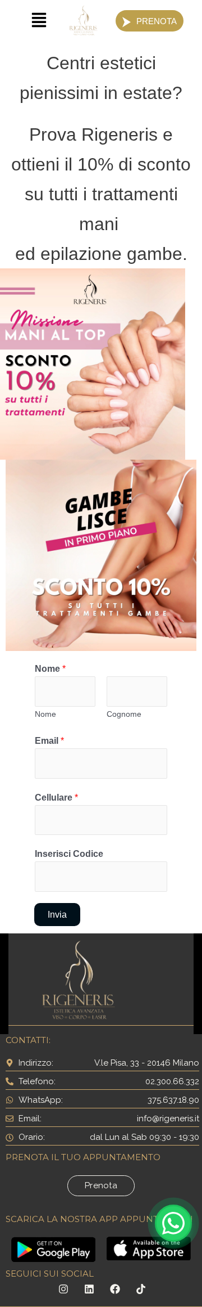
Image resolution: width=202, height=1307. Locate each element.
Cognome (124, 713)
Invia (57, 914)
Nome (50, 668)
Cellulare (56, 797)
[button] (39, 21)
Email (49, 740)
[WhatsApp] (173, 1223)
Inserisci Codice (69, 853)
